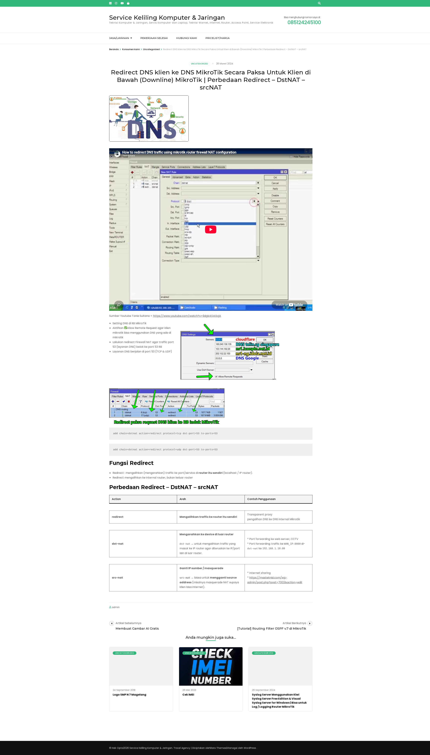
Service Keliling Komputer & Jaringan (167, 17)
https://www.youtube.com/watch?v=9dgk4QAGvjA (187, 316)
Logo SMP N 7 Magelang (129, 695)
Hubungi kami (186, 38)
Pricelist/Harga (217, 38)
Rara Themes (218, 748)
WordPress (250, 748)
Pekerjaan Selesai (154, 38)
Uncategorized (199, 63)
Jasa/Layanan (119, 38)
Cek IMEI (188, 695)
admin (116, 607)
